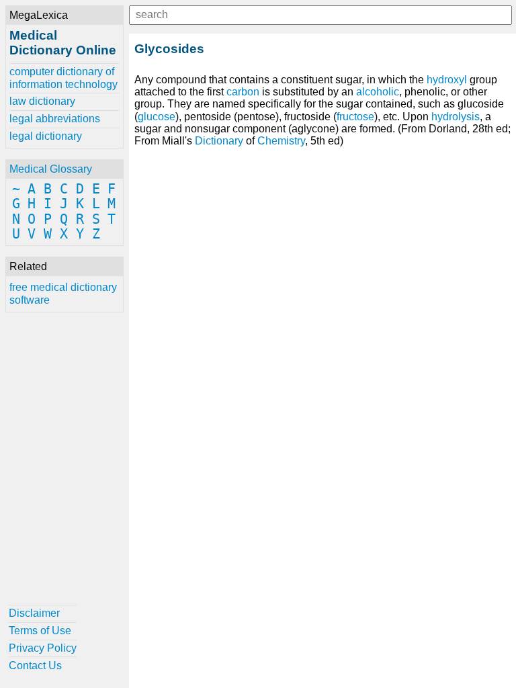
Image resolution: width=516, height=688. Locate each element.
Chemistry (281, 140)
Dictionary (219, 140)
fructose (355, 116)
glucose (156, 116)
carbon (242, 91)
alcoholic (377, 91)
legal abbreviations (54, 118)
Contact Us (35, 665)
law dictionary (42, 101)
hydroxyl (447, 79)
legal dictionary (45, 136)
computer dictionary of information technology (63, 77)
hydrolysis (455, 116)
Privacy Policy (43, 648)
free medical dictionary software (63, 293)
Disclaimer (34, 613)
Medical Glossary (50, 169)
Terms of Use (40, 630)
